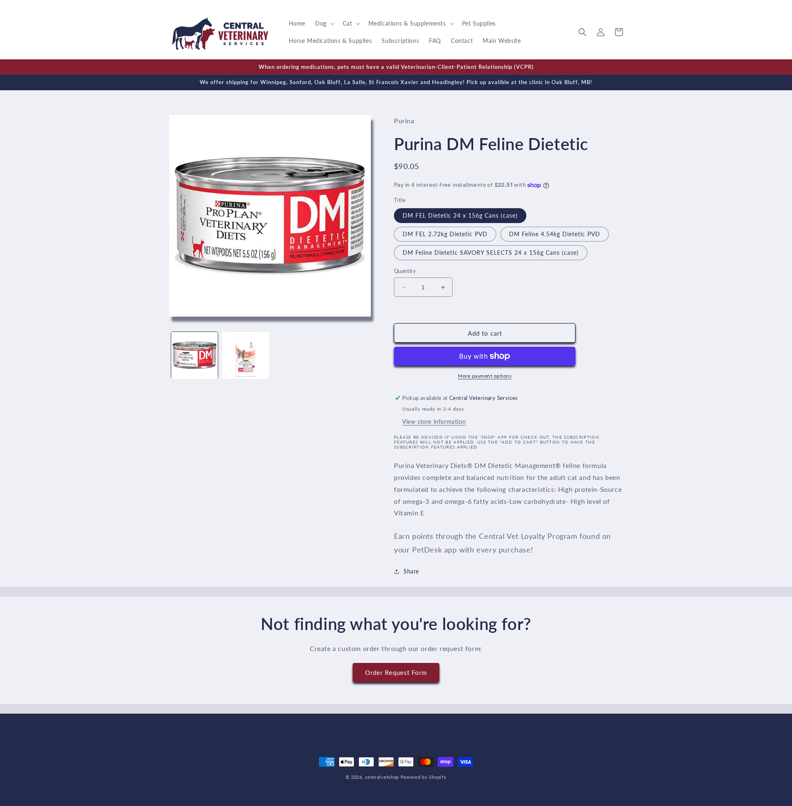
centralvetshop (382, 777)
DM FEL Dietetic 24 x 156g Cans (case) (460, 215)
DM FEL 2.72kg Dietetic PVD (445, 233)
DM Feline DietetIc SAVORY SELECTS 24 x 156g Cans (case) (491, 252)
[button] (324, 23)
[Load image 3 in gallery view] (245, 355)
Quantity (405, 271)
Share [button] (411, 571)
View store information (434, 421)
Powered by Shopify (424, 777)
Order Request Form (396, 672)
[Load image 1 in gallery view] (194, 355)
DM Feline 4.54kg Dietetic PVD (554, 233)
